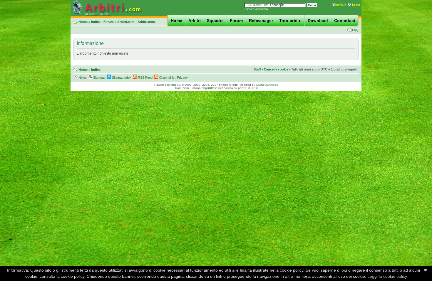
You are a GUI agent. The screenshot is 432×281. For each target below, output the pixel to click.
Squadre (215, 20)
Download (318, 20)
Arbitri (194, 20)
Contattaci (344, 20)
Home (176, 20)
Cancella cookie (276, 69)
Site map (99, 77)
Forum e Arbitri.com (119, 21)
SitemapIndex (121, 77)
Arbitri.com (146, 21)
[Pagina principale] (107, 15)
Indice (96, 21)
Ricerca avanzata (256, 9)
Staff (257, 69)
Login (356, 4)
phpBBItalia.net (212, 88)
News (82, 77)
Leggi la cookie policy (387, 276)
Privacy (182, 77)
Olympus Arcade (267, 84)
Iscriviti (340, 4)
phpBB (176, 84)
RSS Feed (145, 77)
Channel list (166, 77)
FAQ (355, 30)
